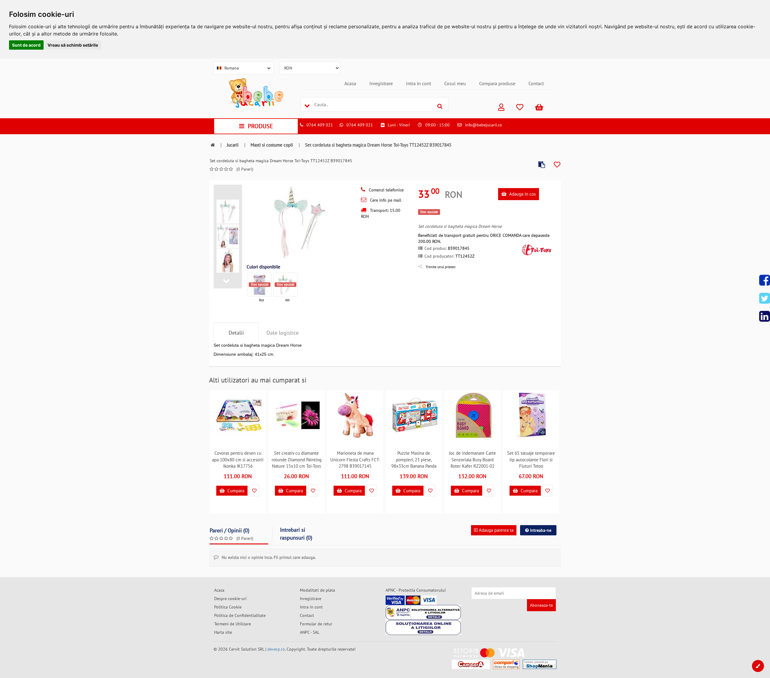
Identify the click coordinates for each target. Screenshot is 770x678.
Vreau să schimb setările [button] (73, 45)
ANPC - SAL (309, 632)
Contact (536, 83)
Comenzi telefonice (386, 190)
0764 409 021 (319, 125)
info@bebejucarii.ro (483, 125)
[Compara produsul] (541, 164)
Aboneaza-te (541, 605)
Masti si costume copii (272, 145)
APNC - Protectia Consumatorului (416, 590)
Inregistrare (381, 83)
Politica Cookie (228, 607)
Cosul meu (455, 83)
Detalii (236, 332)
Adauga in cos (522, 194)
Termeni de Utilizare (232, 624)
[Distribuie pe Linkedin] (764, 316)
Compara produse (497, 83)
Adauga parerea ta (495, 530)
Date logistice (282, 332)
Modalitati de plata (317, 590)
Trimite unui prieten (441, 267)
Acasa (350, 83)
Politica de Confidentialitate (240, 615)
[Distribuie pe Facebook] (764, 280)
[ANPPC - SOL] (423, 627)
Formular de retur (316, 624)
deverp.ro (276, 649)
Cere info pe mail (385, 200)
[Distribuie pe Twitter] (764, 298)
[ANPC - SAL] (423, 612)
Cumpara (235, 491)
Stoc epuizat (260, 284)
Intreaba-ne (540, 530)
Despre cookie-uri (230, 598)
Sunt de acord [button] (26, 45)
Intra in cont (418, 83)
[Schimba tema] (758, 666)
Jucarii (233, 145)
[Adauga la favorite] (557, 164)
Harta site (223, 632)
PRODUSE (260, 126)
